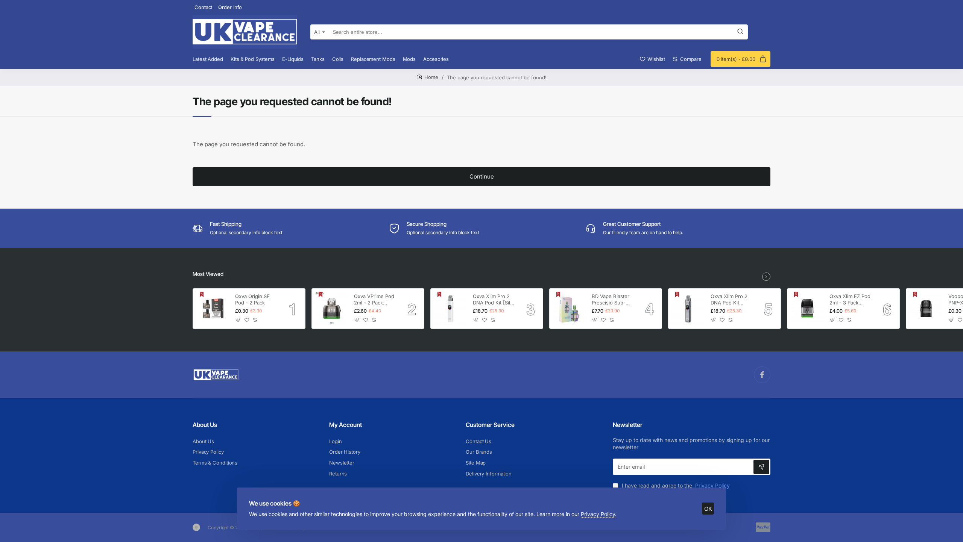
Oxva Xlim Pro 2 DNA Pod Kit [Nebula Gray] (729, 299)
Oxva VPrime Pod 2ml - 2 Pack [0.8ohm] (374, 299)
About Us (205, 424)
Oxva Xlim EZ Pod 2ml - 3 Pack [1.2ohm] (849, 299)
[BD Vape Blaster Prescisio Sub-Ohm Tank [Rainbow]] (569, 309)
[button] (238, 320)
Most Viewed (208, 274)
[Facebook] (762, 374)
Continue (481, 176)
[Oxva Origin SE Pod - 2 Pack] (213, 309)
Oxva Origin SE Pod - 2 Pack (252, 299)
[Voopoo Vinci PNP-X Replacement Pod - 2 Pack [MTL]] (926, 309)
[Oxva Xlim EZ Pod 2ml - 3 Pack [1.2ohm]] (807, 309)
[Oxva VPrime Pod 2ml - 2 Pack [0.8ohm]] (332, 309)
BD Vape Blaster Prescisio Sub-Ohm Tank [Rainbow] (610, 299)
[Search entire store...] (740, 31)
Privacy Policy (598, 514)
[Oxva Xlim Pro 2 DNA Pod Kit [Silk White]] (451, 309)
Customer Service (490, 424)
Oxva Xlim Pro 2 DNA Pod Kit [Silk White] (493, 299)
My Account (345, 424)
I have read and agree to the (675, 485)
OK (708, 508)
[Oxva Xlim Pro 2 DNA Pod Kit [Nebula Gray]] (688, 309)
